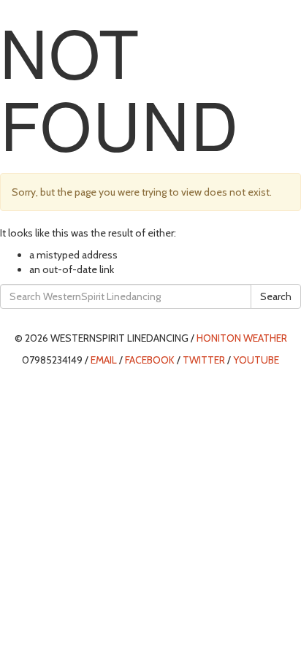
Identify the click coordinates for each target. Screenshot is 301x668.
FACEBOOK (150, 359)
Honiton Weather (242, 338)
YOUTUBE (256, 359)
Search (276, 296)
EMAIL (104, 359)
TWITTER (204, 359)
